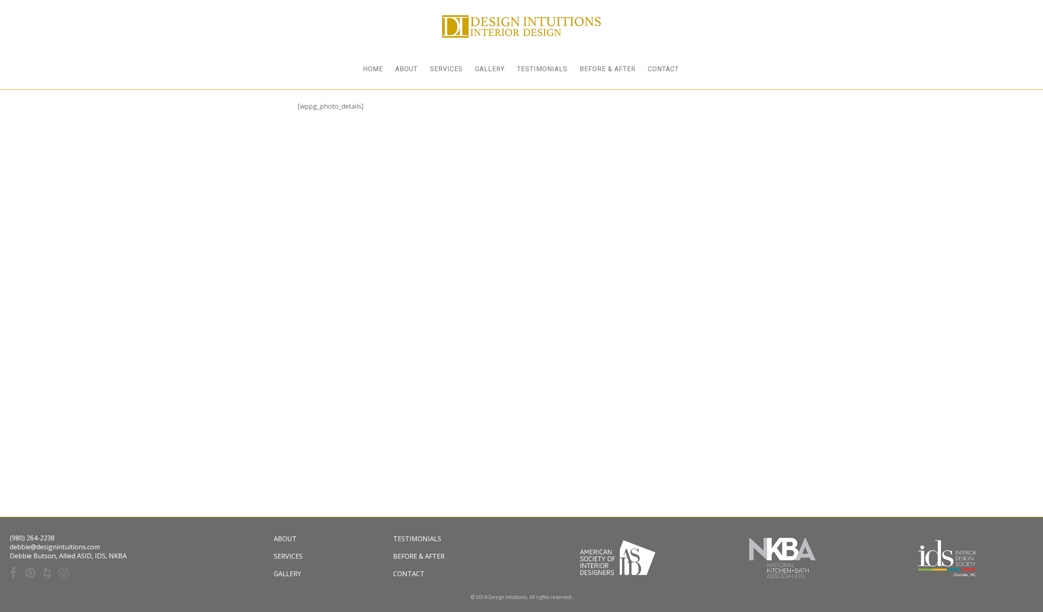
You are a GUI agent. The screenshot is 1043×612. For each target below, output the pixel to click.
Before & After (418, 556)
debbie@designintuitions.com (55, 546)
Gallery (287, 573)
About (285, 538)
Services (288, 556)
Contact (409, 573)
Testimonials (417, 538)
